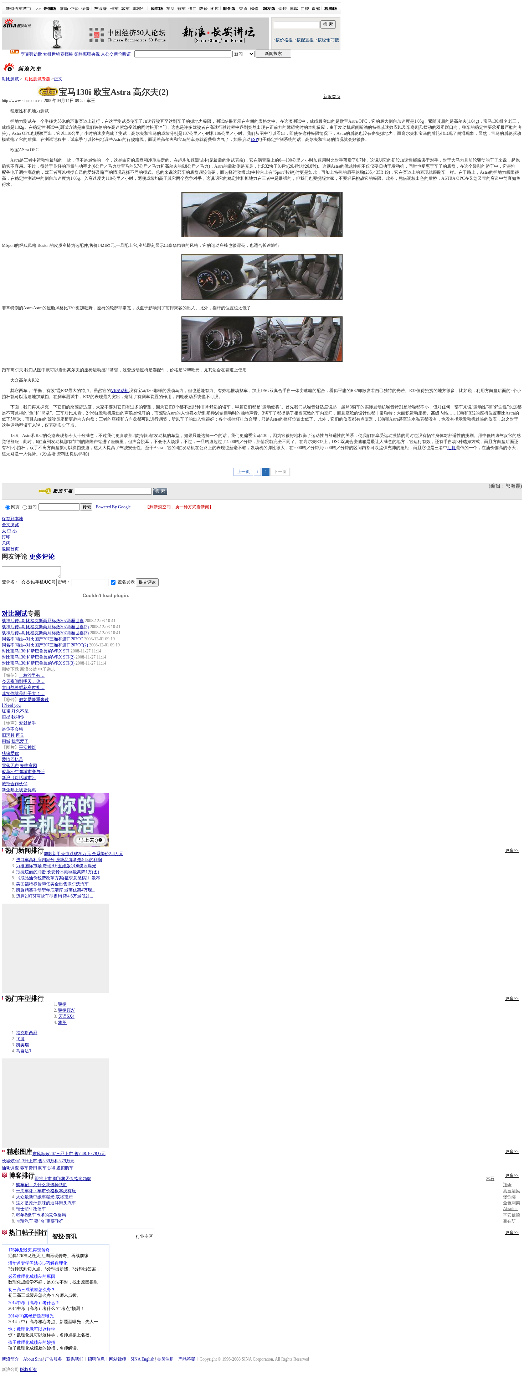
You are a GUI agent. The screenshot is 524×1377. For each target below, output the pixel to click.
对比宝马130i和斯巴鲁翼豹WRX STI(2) (38, 657)
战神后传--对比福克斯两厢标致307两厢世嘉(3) (45, 632)
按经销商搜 (328, 39)
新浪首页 (331, 96)
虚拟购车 (64, 1167)
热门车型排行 (24, 998)
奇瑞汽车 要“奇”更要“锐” (39, 1221)
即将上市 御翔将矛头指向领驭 (63, 1178)
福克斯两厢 (26, 1032)
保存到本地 (12, 518)
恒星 (6, 717)
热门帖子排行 (28, 1232)
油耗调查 (10, 1167)
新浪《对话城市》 (19, 777)
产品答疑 (186, 1359)
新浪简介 (10, 1359)
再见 (20, 735)
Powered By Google (113, 506)
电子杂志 (46, 669)
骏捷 (62, 1004)
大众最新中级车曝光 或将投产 (44, 1196)
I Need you (11, 705)
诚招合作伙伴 (14, 783)
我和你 (17, 717)
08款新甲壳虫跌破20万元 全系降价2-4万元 (83, 853)
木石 (490, 1178)
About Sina (32, 1359)
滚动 (64, 8)
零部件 (139, 8)
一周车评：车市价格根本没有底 (46, 1190)
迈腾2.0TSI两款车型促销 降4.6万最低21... (54, 896)
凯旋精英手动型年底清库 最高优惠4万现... (55, 890)
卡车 (114, 8)
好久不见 (20, 710)
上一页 (243, 471)
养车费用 (28, 1167)
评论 (74, 8)
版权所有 (28, 1369)
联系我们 (74, 1359)
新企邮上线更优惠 (19, 789)
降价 (203, 8)
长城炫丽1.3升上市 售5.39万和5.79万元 (38, 1160)
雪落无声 (10, 765)
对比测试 (10, 78)
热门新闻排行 (24, 850)
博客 (293, 8)
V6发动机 (120, 390)
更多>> (512, 850)
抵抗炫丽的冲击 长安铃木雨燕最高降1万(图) (57, 871)
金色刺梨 (511, 1202)
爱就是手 (27, 723)
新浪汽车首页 (18, 8)
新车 (181, 8)
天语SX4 (66, 1016)
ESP (254, 139)
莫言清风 (511, 1190)
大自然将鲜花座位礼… (23, 687)
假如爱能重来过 (34, 699)
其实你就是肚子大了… (23, 693)
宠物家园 (28, 765)
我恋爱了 (20, 741)
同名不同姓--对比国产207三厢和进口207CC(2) (45, 644)
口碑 (304, 8)
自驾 (316, 8)
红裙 (6, 710)
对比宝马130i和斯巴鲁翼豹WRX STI (36, 651)
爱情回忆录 (12, 759)
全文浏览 (10, 524)
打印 (6, 536)
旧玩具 (8, 735)
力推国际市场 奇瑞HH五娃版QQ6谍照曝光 (56, 865)
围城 (6, 741)
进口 (192, 8)
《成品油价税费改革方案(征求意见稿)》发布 (58, 877)
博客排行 (22, 1175)
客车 (125, 8)
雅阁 (62, 1022)
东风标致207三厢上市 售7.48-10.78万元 (69, 1153)
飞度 (20, 1038)
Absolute (510, 1208)
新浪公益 (28, 669)
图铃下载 (10, 669)
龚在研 (509, 1221)
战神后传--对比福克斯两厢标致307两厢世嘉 (43, 620)
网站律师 (117, 1359)
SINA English (142, 1359)
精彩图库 (19, 1151)
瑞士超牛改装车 (31, 1208)
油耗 (451, 447)
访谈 (85, 8)
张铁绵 (509, 1196)
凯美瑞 (22, 1044)
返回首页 (10, 549)
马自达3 (23, 1050)
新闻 (32, 506)
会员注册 (165, 1359)
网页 (15, 506)
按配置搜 (305, 39)
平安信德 (511, 1215)
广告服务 (53, 1359)
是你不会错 (12, 729)
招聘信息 (96, 1359)
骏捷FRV (66, 1010)
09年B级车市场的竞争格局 (41, 1215)
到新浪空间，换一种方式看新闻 (179, 506)
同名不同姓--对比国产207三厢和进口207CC (42, 638)
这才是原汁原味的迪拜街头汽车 (46, 1202)
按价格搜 (284, 39)
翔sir (507, 1184)
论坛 (282, 8)
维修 (254, 8)
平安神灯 (27, 747)
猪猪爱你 (10, 753)
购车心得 (46, 1167)
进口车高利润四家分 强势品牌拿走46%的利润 (59, 859)
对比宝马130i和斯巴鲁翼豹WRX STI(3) (38, 663)
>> (38, 8)
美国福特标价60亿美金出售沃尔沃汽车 (52, 883)
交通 (243, 8)
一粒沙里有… (32, 675)
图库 (214, 8)
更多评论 (42, 556)
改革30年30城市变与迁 (23, 771)
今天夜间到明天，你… (23, 681)
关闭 (6, 542)
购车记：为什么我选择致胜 (41, 1184)
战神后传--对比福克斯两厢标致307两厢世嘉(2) (45, 626)
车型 (170, 8)
